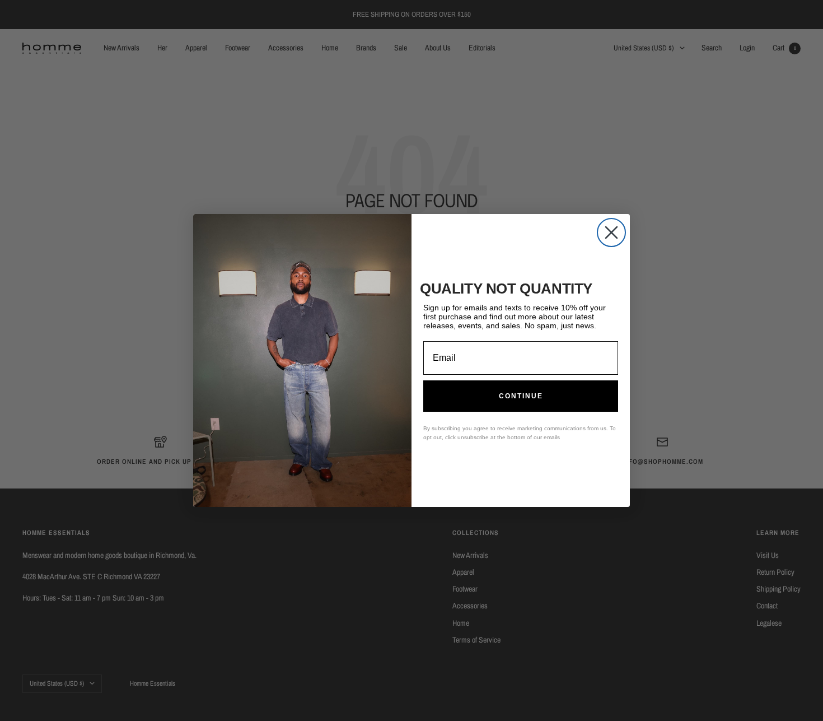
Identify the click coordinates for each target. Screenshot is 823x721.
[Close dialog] (611, 232)
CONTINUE (521, 396)
